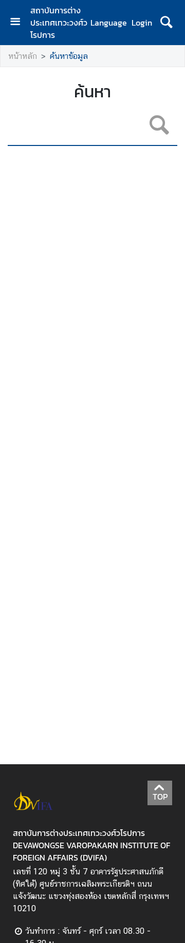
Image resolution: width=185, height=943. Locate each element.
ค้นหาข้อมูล (69, 56)
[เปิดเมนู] (19, 22)
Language (108, 22)
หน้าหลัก (22, 56)
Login (142, 22)
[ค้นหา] (166, 22)
